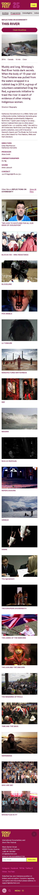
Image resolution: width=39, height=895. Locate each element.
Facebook (14, 868)
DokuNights (27, 13)
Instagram (6, 868)
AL (4, 891)
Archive (5, 13)
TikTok (21, 868)
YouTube (11, 871)
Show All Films (33, 190)
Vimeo (4, 871)
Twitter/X (29, 868)
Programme (15, 13)
